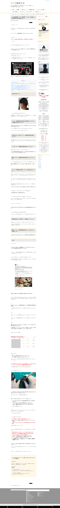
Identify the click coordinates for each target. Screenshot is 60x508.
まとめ (12, 90)
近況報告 (18, 9)
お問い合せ (37, 11)
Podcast (40, 494)
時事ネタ (40, 166)
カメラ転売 (40, 159)
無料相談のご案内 (31, 9)
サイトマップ (22, 11)
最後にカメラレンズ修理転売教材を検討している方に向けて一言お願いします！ (22, 89)
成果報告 (16, 20)
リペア (40, 164)
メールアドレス (14, 466)
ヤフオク (40, 163)
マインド (40, 162)
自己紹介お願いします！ (14, 82)
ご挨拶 (13, 9)
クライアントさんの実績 (40, 9)
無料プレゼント (24, 9)
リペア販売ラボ (18, 3)
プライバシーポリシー (29, 11)
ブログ (40, 161)
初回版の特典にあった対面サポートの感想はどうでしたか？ (19, 88)
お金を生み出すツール (41, 492)
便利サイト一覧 (41, 493)
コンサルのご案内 (14, 11)
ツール (40, 160)
